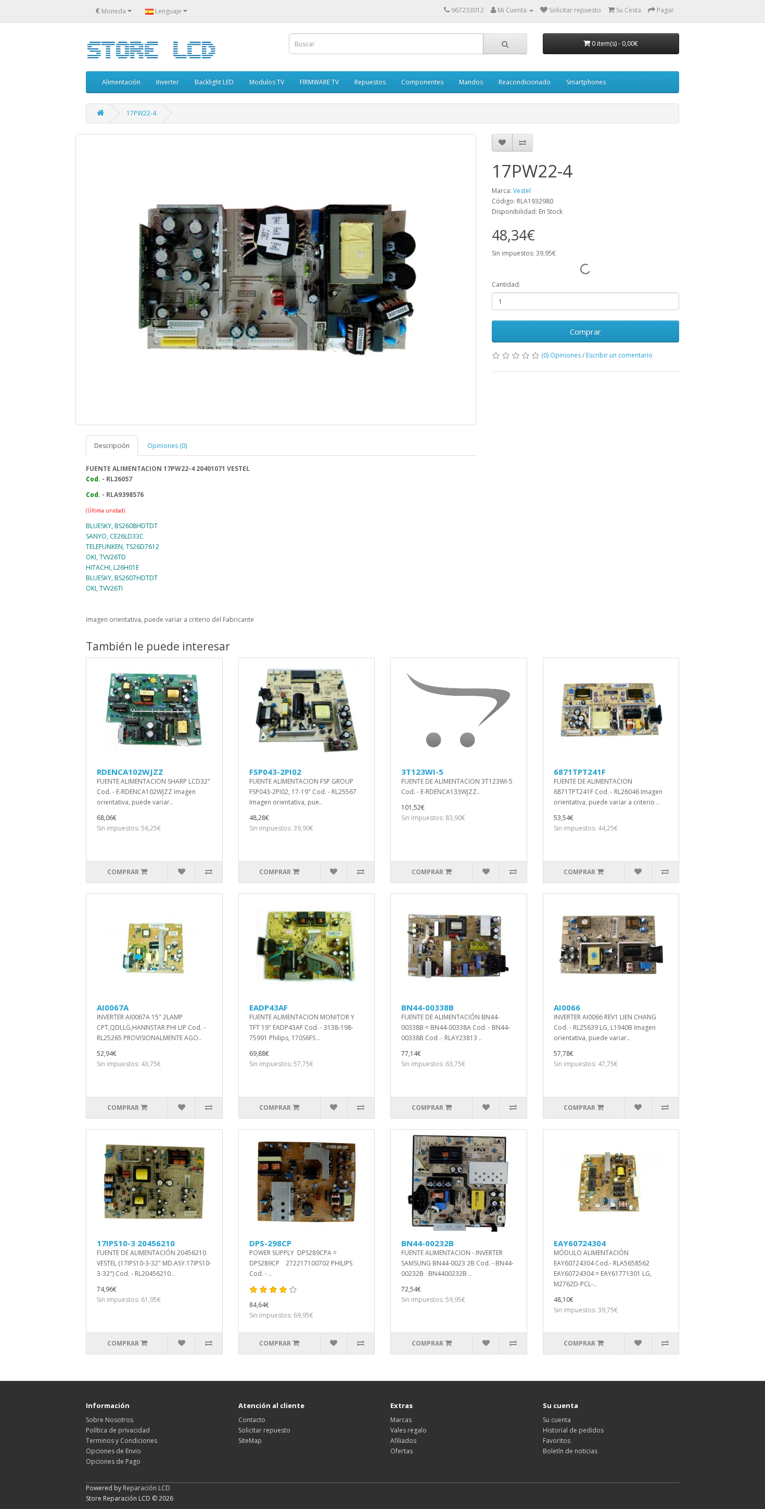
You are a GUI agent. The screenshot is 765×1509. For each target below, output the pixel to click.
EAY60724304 (580, 1243)
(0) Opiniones (561, 355)
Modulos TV (266, 82)
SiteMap (250, 1440)
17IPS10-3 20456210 (136, 1243)
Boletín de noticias (570, 1451)
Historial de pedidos (573, 1430)
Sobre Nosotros (109, 1419)
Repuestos (370, 82)
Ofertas (401, 1451)
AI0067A (113, 1007)
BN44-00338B (427, 1007)
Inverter (167, 82)
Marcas (401, 1419)
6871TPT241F (580, 771)
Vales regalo (408, 1430)
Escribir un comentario (619, 355)
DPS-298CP (270, 1243)
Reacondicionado (525, 82)
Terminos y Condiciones (121, 1440)
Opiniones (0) (167, 445)
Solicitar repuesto (264, 1430)
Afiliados (403, 1440)
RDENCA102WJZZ (130, 771)
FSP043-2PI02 (275, 771)
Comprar (585, 331)
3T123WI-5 (422, 771)
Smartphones (586, 82)
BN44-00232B (427, 1243)
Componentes (422, 82)
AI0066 (567, 1007)
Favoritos (556, 1440)
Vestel (522, 190)
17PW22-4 (141, 113)
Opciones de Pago (113, 1461)
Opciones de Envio (113, 1451)
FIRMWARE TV (319, 82)
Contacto (251, 1419)
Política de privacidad (118, 1430)
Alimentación (121, 82)
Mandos (471, 82)
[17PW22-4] (275, 279)
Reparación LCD (146, 1488)
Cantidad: (506, 284)
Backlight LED (214, 82)
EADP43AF (268, 1007)
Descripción (112, 445)
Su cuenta (557, 1419)
